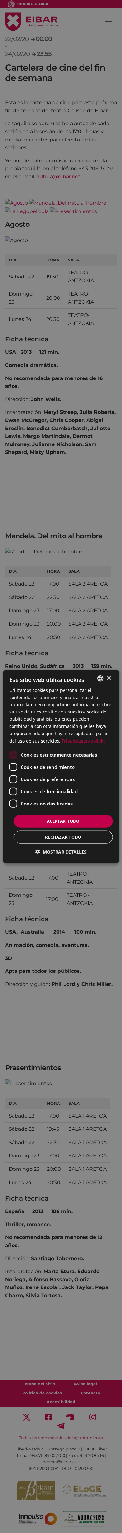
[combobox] (100, 678)
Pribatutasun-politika (84, 741)
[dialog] (61, 766)
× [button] (108, 678)
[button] (61, 851)
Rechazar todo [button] (63, 837)
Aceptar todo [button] (63, 821)
